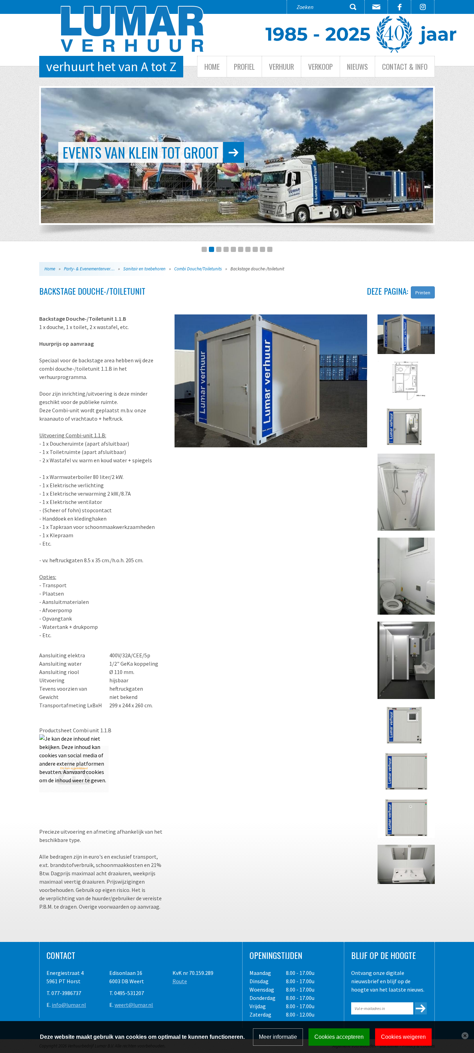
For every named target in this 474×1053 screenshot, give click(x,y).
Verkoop (320, 66)
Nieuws (357, 66)
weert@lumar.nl (134, 1004)
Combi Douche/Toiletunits (198, 269)
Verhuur (281, 66)
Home (212, 66)
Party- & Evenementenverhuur (91, 269)
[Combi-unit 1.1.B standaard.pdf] (74, 768)
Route (179, 981)
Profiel (244, 66)
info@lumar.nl (69, 1004)
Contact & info (405, 66)
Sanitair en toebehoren (144, 269)
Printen (422, 292)
